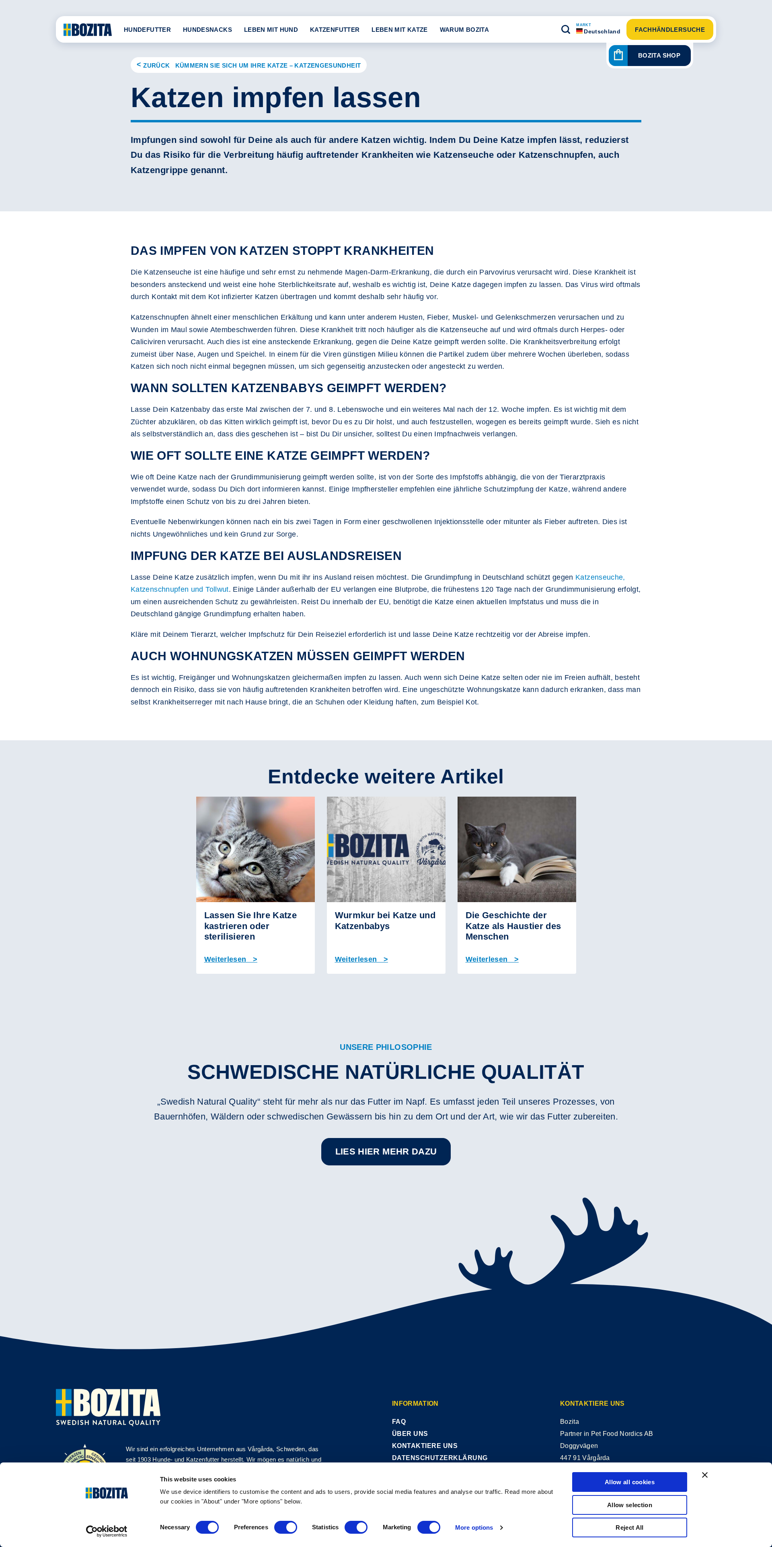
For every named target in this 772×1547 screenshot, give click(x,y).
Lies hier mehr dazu (386, 1151)
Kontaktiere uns (425, 1445)
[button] (565, 29)
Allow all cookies (630, 1482)
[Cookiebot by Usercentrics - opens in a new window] (107, 1531)
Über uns (410, 1433)
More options (474, 1527)
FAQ (399, 1421)
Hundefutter (147, 29)
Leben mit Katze (399, 29)
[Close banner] (705, 1475)
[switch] (285, 1527)
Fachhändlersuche (670, 29)
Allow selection (629, 1505)
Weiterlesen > (230, 959)
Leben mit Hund (271, 29)
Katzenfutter (334, 29)
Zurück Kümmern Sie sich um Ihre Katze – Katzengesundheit (252, 65)
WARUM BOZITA (464, 29)
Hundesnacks (207, 29)
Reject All (630, 1527)
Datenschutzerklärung (440, 1457)
